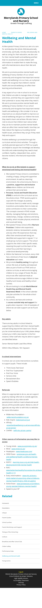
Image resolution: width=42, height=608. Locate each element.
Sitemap (21, 583)
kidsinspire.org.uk (23, 420)
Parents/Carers (16, 32)
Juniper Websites (27, 576)
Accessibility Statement (21, 580)
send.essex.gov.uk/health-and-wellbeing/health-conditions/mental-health (22, 457)
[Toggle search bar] (3, 3)
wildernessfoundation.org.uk (18, 417)
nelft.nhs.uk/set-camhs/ (22, 430)
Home (4, 32)
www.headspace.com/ (24, 451)
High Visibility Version (21, 578)
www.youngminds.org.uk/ (27, 446)
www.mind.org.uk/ (18, 449)
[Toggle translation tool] (9, 3)
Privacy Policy (21, 585)
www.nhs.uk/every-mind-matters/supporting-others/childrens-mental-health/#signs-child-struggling (23, 478)
